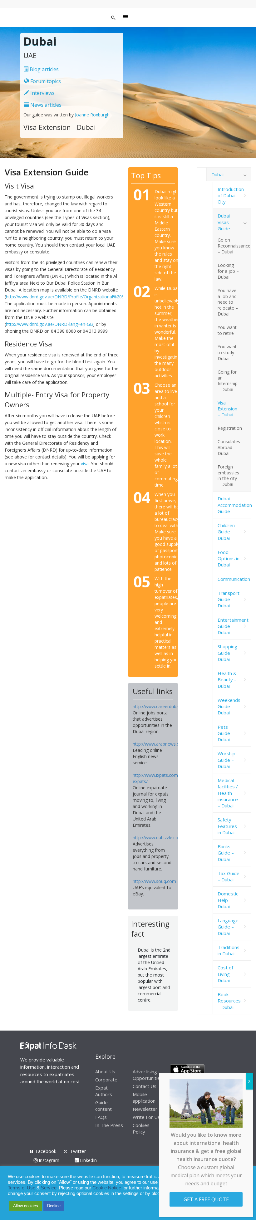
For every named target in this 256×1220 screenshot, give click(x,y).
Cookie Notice (106, 1187)
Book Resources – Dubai (229, 1000)
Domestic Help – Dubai (228, 899)
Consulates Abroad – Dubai (229, 447)
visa (85, 464)
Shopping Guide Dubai (227, 652)
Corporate (106, 1079)
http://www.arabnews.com (159, 744)
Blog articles (43, 69)
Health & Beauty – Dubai (227, 679)
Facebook (46, 1151)
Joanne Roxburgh (92, 115)
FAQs (101, 1117)
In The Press (109, 1125)
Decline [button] (54, 1205)
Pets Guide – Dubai (226, 733)
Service (49, 1187)
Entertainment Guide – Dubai (233, 626)
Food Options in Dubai (228, 558)
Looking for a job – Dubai (228, 271)
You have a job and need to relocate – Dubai (228, 302)
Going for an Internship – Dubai (228, 381)
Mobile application (144, 1097)
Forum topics (45, 81)
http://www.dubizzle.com (157, 837)
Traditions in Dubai (228, 950)
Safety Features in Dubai (227, 825)
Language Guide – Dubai (228, 926)
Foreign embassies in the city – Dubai (228, 476)
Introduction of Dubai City (231, 195)
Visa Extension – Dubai (227, 409)
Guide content (103, 1105)
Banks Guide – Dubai (226, 852)
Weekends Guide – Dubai (229, 706)
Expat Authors (103, 1091)
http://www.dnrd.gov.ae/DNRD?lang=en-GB (49, 324)
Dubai (217, 174)
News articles (45, 104)
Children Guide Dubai (226, 531)
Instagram (48, 1160)
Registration (230, 428)
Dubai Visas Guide (224, 222)
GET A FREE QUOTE (206, 1199)
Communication (234, 579)
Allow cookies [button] (25, 1205)
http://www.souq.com (154, 881)
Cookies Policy (141, 1128)
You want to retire (227, 330)
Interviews (42, 93)
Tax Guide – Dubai (228, 876)
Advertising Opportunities (148, 1074)
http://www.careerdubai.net (160, 706)
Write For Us (146, 1117)
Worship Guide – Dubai (226, 759)
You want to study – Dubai (228, 352)
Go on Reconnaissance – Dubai (234, 246)
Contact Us (144, 1086)
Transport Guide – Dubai (228, 599)
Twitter (78, 1151)
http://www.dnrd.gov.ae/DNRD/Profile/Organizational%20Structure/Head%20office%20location (102, 297)
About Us (105, 1071)
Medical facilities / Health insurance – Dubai (228, 793)
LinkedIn (88, 1160)
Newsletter (145, 1109)
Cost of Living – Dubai (226, 973)
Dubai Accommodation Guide (234, 504)
